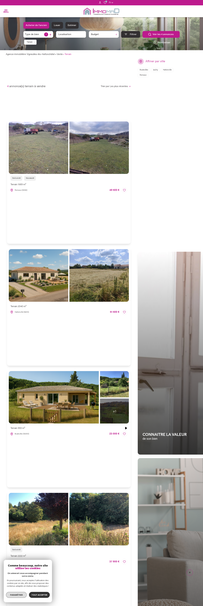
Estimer (72, 25)
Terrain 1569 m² (18, 184)
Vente (60, 54)
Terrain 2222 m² (18, 556)
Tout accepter (39, 595)
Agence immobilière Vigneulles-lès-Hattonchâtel (30, 54)
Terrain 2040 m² (18, 306)
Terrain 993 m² (18, 428)
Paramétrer (16, 595)
